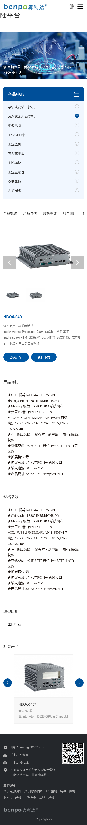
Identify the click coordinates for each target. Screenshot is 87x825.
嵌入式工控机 (12, 797)
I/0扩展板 (14, 190)
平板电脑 (14, 125)
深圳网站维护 (33, 791)
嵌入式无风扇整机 (57, 67)
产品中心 (38, 67)
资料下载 (44, 357)
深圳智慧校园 (12, 791)
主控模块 (14, 162)
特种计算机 (67, 791)
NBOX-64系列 (12, 72)
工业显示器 (16, 172)
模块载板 (14, 181)
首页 (27, 67)
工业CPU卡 (16, 134)
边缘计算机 (46, 797)
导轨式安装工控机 (21, 106)
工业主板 (30, 797)
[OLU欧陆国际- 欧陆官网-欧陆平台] (25, 6)
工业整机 (14, 144)
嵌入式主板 (16, 153)
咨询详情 (16, 357)
